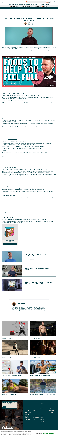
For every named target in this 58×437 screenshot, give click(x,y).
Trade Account (42, 415)
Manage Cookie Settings (39, 433)
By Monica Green (30, 23)
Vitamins (34, 419)
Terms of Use (8, 436)
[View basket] (54, 2)
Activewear (36, 4)
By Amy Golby (9, 357)
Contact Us (27, 406)
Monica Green (21, 303)
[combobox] (38, 2)
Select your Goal (41, 4)
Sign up (4, 407)
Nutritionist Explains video (12, 139)
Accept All (51, 433)
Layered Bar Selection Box (10, 240)
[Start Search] (26, 2)
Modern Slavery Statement (42, 409)
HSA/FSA (32, 4)
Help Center (27, 408)
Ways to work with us (43, 423)
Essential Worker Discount (51, 413)
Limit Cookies (45, 433)
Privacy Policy (3, 436)
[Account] (52, 1)
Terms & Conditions (43, 413)
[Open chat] (12, 428)
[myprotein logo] (7, 2)
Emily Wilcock (32, 259)
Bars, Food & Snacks (27, 4)
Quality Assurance (42, 406)
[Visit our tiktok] (6, 428)
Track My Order (27, 414)
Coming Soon (35, 408)
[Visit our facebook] (4, 428)
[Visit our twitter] (10, 428)
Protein (13, 4)
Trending (10, 4)
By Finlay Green (37, 357)
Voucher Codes (51, 406)
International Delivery (28, 412)
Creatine (16, 4)
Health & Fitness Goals (35, 411)
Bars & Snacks (35, 415)
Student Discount (51, 410)
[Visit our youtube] (8, 428)
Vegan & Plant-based (36, 417)
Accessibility (42, 419)
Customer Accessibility (27, 417)
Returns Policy (27, 410)
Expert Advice (47, 4)
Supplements (21, 4)
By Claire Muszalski (10, 376)
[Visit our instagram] (2, 428)
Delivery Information (28, 419)
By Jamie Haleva (37, 376)
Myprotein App (51, 408)
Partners (41, 417)
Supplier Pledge (42, 421)
